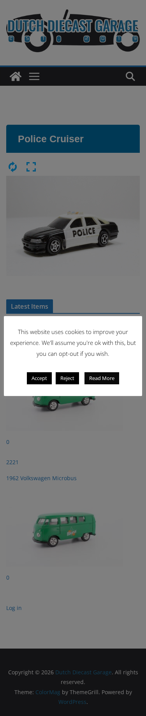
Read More (101, 378)
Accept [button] (39, 378)
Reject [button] (67, 378)
